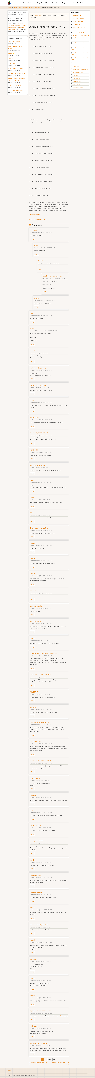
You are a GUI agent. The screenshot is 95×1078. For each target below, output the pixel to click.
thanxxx (32, 558)
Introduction (17, 7)
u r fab (36, 245)
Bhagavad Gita (77, 81)
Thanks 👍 (11, 53)
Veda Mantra (76, 78)
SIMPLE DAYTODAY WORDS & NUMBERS (43, 654)
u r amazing (33, 230)
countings (33, 573)
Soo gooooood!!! (35, 742)
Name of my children (14, 85)
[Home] (9, 3)
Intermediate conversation (80, 69)
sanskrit (40, 261)
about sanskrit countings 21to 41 (41, 761)
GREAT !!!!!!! (34, 450)
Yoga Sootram (12, 27)
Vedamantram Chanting (19, 25)
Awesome (33, 351)
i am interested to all (14, 41)
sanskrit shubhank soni (37, 465)
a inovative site (35, 778)
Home (19, 3)
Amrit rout (33, 810)
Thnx (31, 313)
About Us (75, 3)
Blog (63, 3)
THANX (32, 543)
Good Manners (77, 66)
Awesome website (36, 892)
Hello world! (76, 24)
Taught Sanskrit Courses (44, 3)
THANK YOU (34, 795)
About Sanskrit (77, 15)
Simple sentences (78, 72)
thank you (33, 591)
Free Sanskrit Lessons (29, 3)
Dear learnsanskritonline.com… (17, 73)
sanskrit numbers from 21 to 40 (38, 219)
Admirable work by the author (39, 722)
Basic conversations (78, 32)
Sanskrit (36, 298)
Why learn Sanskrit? (78, 18)
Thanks (32, 400)
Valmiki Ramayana (78, 87)
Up (49, 1062)
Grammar (75, 75)
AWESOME (33, 959)
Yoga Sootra (76, 84)
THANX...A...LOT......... (37, 826)
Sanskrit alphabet (78, 21)
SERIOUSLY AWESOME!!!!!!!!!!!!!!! (40, 675)
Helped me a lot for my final (39, 528)
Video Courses (56, 3)
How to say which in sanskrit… (17, 68)
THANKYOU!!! (34, 692)
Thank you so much (36, 841)
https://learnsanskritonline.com (40, 1011)
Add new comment (34, 214)
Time (74, 63)
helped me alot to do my (38, 385)
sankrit (32, 860)
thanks (32, 480)
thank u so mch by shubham (39, 925)
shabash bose (34, 417)
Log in (9, 1071)
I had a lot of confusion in (38, 1043)
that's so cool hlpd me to (38, 368)
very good (33, 707)
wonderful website (36, 606)
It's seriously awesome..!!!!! (39, 433)
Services (69, 3)
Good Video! (11, 63)
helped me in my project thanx (52, 276)
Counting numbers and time (31, 7)
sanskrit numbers (35, 621)
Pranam (32, 328)
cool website (34, 1026)
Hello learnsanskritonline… (16, 90)
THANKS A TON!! (35, 875)
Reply (32, 239)
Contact (82, 3)
